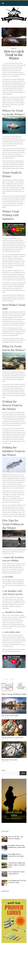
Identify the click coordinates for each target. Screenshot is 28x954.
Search (3, 770)
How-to (14, 48)
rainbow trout (10, 101)
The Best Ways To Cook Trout (12, 737)
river (3, 420)
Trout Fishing (5, 679)
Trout (3, 63)
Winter (12, 679)
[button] (3, 3)
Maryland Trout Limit (9, 760)
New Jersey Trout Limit (10, 715)
